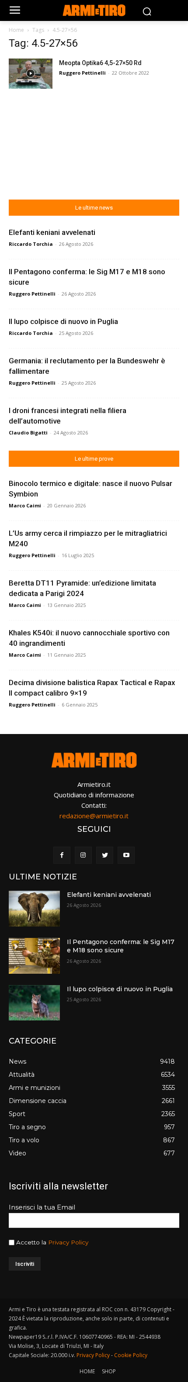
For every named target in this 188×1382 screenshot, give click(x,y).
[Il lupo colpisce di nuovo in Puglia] (34, 1003)
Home (16, 30)
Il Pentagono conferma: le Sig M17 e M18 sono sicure (120, 946)
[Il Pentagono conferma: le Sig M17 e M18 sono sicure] (34, 956)
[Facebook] (61, 855)
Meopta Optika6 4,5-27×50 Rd (100, 62)
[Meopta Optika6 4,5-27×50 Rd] (30, 74)
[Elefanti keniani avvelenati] (34, 909)
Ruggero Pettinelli (82, 72)
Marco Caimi (25, 505)
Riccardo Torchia (31, 244)
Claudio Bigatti (28, 432)
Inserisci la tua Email (42, 1207)
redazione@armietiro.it (94, 815)
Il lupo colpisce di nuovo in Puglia (63, 321)
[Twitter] (104, 855)
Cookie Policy (130, 1355)
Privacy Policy (68, 1242)
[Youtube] (126, 855)
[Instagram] (83, 855)
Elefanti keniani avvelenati (52, 232)
